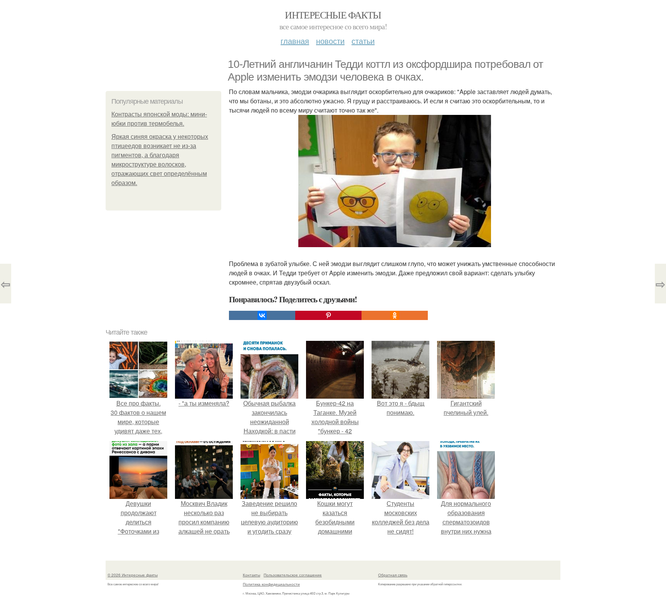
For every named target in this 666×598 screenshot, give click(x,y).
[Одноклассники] (395, 315)
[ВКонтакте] (262, 315)
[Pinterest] (328, 315)
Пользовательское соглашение (293, 575)
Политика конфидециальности (271, 584)
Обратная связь (392, 575)
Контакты (251, 575)
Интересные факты (333, 14)
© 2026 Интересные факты (133, 575)
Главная (295, 40)
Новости (330, 40)
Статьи (363, 40)
